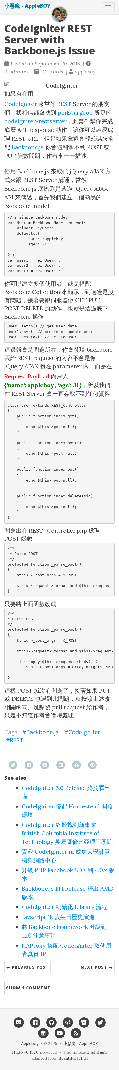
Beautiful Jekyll (73, 1058)
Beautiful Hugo (92, 1052)
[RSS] (76, 1032)
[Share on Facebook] (29, 765)
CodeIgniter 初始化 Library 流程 (64, 906)
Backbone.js (28, 147)
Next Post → (97, 967)
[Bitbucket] (84, 1022)
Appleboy (29, 1043)
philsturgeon (75, 112)
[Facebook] (35, 1022)
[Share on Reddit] (44, 765)
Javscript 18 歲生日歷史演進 (58, 917)
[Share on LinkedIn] (60, 765)
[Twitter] (100, 1022)
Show (28, 988)
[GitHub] (51, 1022)
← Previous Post (27, 967)
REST (64, 103)
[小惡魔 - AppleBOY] (59, 14)
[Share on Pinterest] (92, 765)
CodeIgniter (20, 103)
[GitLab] (68, 1022)
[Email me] (18, 1022)
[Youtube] (59, 1032)
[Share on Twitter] (13, 765)
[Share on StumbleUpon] (76, 765)
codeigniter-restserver (35, 121)
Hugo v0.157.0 (25, 1052)
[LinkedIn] (43, 1032)
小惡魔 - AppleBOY (27, 5)
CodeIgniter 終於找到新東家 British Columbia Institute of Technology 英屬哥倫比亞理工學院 (67, 833)
